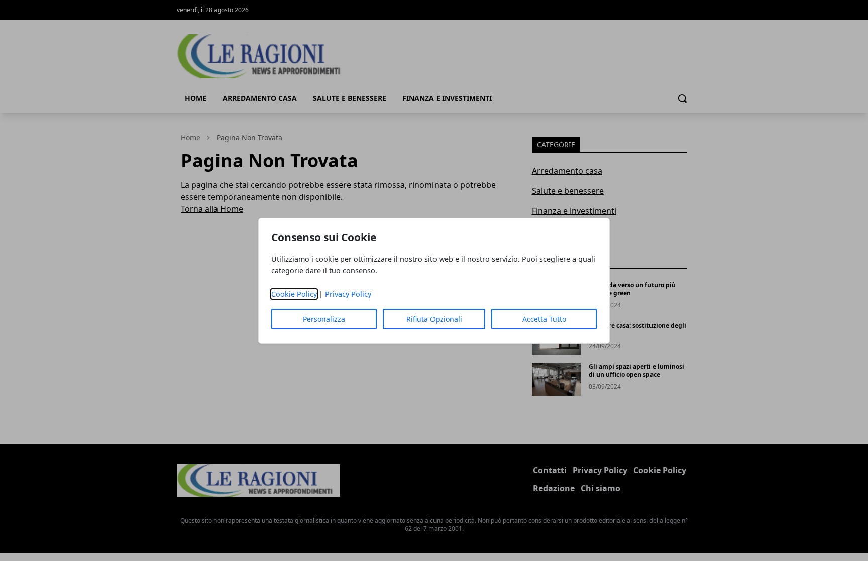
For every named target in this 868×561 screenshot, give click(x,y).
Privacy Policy (348, 294)
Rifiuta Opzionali (434, 319)
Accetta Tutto (544, 319)
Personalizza (324, 319)
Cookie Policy (294, 294)
